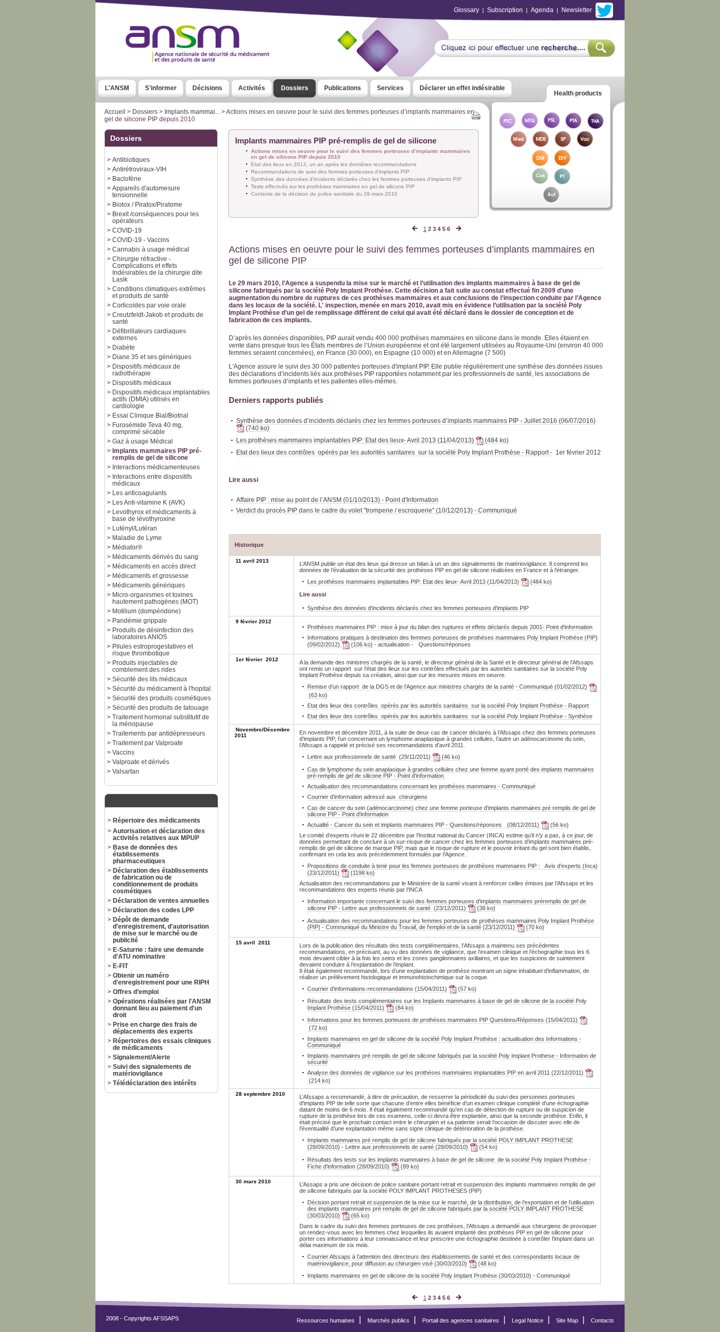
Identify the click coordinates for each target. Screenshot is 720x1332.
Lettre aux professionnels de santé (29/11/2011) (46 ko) (383, 757)
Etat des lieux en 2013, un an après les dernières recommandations (333, 164)
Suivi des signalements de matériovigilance (152, 1070)
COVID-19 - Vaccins (140, 239)
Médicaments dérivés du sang (155, 556)
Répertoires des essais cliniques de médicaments (162, 1044)
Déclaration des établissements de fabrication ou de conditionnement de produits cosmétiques (160, 880)
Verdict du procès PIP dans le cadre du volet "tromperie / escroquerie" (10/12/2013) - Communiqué (376, 510)
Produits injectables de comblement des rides (145, 666)
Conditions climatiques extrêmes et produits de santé (159, 292)
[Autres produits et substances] (551, 200)
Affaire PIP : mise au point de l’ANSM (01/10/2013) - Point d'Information (337, 499)
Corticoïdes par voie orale (149, 305)
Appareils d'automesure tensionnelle (146, 191)
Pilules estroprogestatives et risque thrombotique (152, 650)
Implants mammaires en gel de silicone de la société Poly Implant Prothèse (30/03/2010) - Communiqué (438, 1275)
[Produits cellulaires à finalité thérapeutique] (507, 126)
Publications (342, 88)
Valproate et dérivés (140, 761)
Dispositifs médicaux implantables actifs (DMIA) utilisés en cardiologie (161, 399)
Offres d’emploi (136, 991)
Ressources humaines (326, 1320)
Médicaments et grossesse (150, 575)
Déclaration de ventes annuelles (161, 900)
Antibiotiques (131, 159)
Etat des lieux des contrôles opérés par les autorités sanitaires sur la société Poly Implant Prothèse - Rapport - (394, 452)
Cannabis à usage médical (150, 249)
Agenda (542, 10)
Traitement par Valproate (147, 742)
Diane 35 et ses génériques (151, 356)
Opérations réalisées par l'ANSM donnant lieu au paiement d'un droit (162, 1008)
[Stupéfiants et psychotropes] (562, 144)
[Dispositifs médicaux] (540, 163)
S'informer (161, 88)
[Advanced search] (524, 54)
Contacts (602, 1320)
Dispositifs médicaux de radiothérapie (146, 370)
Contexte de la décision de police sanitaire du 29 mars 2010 (324, 194)
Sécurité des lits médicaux (149, 678)
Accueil (114, 111)
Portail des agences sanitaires (460, 1320)
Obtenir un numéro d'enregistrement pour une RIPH (161, 979)
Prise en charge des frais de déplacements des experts (155, 1028)
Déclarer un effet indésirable (462, 88)
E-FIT (120, 965)
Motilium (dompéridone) (146, 610)
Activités (251, 88)
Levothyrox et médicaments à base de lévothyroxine (154, 515)
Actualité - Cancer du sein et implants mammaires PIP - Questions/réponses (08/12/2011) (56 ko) (438, 825)
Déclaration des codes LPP (153, 909)
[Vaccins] (585, 144)
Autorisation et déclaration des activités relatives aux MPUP (159, 834)
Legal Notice (527, 1320)
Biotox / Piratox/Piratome (147, 204)
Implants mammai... (192, 111)
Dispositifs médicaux (141, 382)
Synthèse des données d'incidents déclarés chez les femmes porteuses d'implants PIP (356, 179)
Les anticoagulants (139, 492)
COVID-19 (127, 230)
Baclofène (126, 178)
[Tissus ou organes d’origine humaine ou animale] (596, 126)
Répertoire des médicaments (156, 820)
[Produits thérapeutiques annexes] (573, 126)
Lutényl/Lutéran (134, 528)
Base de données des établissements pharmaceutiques (145, 854)
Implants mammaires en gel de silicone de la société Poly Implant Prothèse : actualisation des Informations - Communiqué (444, 1042)
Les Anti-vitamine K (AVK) (148, 502)
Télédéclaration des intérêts (155, 1082)
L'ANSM (117, 88)
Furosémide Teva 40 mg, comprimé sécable (147, 428)
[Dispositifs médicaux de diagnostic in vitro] (562, 163)
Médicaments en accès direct (154, 566)
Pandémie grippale (139, 620)
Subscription (505, 10)
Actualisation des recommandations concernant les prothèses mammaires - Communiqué (421, 786)
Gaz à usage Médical (142, 441)
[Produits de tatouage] (562, 181)
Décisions (207, 88)
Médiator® (127, 547)
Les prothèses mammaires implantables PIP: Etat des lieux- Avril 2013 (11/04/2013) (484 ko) (372, 440)
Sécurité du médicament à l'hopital (161, 688)
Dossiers (294, 88)
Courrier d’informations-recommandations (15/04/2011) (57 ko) (391, 989)
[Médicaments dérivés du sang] (540, 144)
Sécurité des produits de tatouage (160, 707)
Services (390, 88)
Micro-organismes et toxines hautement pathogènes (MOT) (155, 598)
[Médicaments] (518, 144)
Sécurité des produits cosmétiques (161, 697)
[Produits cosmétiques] (540, 181)
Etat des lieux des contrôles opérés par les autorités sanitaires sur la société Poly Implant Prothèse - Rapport (448, 705)
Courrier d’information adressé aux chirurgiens (367, 797)
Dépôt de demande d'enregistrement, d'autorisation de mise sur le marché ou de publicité (161, 929)
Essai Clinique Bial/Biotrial (150, 415)
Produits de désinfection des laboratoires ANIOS (152, 633)
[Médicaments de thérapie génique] (529, 126)
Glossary (466, 10)
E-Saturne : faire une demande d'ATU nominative (158, 953)
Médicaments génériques (148, 585)
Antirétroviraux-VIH (139, 169)
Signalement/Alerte (141, 1057)
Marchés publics (388, 1320)
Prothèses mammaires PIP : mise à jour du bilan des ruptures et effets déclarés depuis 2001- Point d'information (449, 627)
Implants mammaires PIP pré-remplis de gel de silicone (156, 454)
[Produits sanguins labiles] (551, 126)
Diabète (123, 347)
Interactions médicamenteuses (156, 467)
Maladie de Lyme (137, 537)
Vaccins (123, 752)
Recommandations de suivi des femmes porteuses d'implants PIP (330, 172)
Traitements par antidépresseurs (158, 733)
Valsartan (125, 771)
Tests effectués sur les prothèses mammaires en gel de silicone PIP (333, 186)
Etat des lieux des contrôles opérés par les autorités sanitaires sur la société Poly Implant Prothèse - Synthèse (449, 716)
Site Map (567, 1320)
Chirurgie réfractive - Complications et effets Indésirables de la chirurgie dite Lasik (157, 269)
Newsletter (576, 10)
